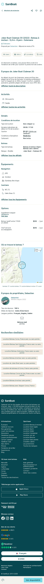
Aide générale (28, 462)
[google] (5, 535)
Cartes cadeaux (7, 439)
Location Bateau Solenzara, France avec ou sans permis (22, 352)
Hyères (3, 467)
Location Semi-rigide (30, 427)
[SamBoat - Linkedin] (12, 518)
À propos (4, 425)
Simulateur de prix (7, 435)
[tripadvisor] (7, 544)
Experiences (5, 450)
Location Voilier (28, 431)
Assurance (5, 433)
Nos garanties (6, 429)
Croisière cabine (28, 441)
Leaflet (40, 282)
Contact (26, 471)
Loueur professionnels (9, 437)
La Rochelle (5, 469)
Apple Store (23, 489)
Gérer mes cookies (30, 473)
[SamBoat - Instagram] (7, 518)
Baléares (4, 475)
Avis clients (5, 444)
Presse (3, 446)
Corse (3, 471)
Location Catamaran (30, 433)
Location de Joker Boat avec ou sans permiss (19, 363)
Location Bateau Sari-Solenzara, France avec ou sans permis (22, 345)
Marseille (4, 462)
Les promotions (28, 444)
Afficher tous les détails (11, 155)
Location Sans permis (30, 439)
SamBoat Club (6, 441)
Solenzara (6, 43)
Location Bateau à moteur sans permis (16, 380)
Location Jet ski (29, 435)
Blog (2, 452)
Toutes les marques (30, 446)
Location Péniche (29, 437)
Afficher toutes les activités (13, 107)
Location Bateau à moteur (32, 425)
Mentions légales (6, 565)
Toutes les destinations (9, 477)
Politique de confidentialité (32, 565)
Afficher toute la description (13, 86)
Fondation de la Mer (8, 448)
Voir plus (4, 216)
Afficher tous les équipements (14, 199)
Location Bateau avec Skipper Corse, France (18, 386)
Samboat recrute (7, 427)
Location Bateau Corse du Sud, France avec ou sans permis (22, 374)
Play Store (24, 495)
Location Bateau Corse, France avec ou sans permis (21, 339)
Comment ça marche (30, 468)
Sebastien (14, 46)
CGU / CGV (4, 567)
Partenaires (27, 567)
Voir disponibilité (33, 580)
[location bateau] (9, 4)
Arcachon (4, 465)
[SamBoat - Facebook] (3, 518)
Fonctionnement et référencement (30, 465)
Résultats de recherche (11, 10)
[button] (4, 250)
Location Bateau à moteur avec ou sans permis (19, 358)
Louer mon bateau (7, 431)
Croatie (4, 473)
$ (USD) (21, 559)
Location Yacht (28, 429)
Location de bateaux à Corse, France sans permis (20, 368)
